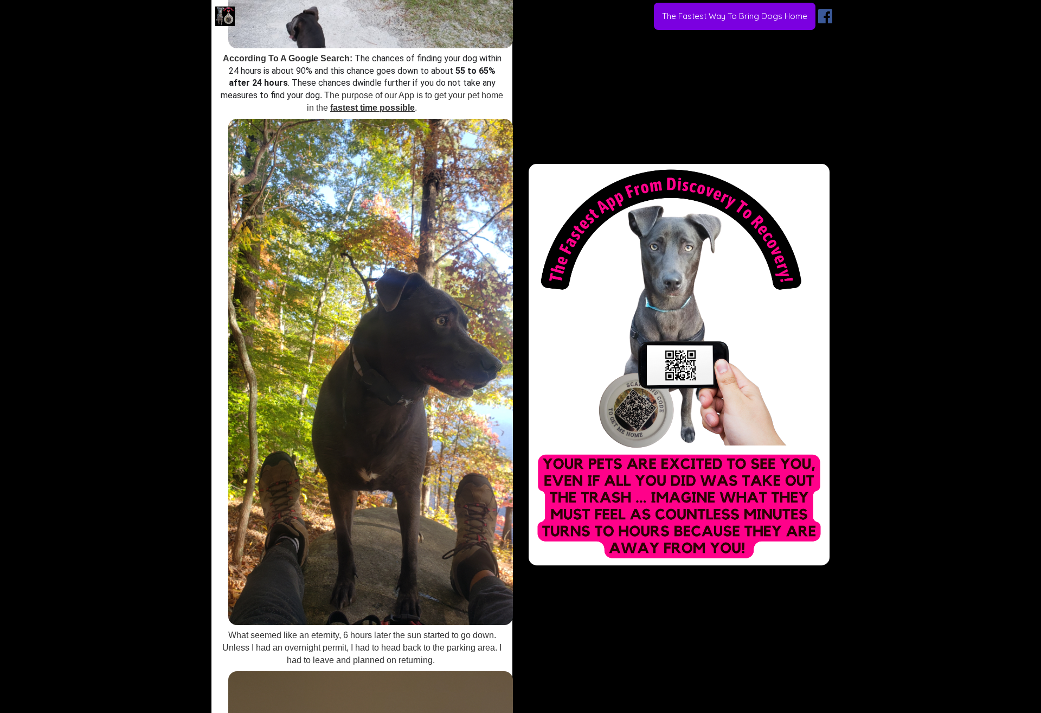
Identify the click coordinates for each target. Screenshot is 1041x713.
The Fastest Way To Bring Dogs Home (734, 16)
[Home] (225, 16)
